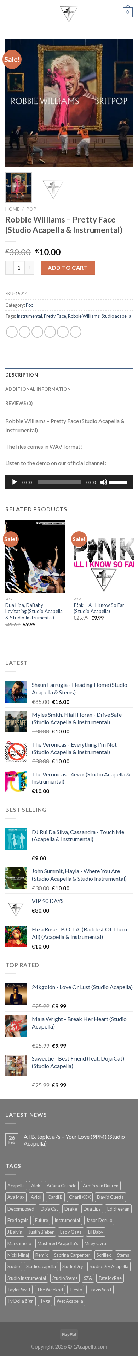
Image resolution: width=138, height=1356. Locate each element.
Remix (41, 1255)
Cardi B (55, 1197)
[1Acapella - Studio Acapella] (69, 12)
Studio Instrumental (26, 1278)
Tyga (45, 1301)
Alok (35, 1186)
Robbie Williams (84, 316)
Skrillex (104, 1255)
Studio (13, 1266)
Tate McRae (110, 1278)
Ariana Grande (61, 1186)
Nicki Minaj (18, 1255)
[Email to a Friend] (50, 332)
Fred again (18, 1220)
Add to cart (68, 267)
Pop (31, 209)
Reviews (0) (19, 403)
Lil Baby (95, 1232)
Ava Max (15, 1197)
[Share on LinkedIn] (75, 332)
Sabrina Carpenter (72, 1255)
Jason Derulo (99, 1220)
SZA (88, 1278)
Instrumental (29, 316)
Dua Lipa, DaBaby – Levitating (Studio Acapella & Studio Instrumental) (34, 611)
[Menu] (9, 12)
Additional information (38, 389)
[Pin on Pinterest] (63, 332)
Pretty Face (55, 316)
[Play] (14, 482)
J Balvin (14, 1232)
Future (41, 1220)
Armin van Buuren (101, 1186)
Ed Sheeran (118, 1209)
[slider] (119, 481)
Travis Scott (99, 1289)
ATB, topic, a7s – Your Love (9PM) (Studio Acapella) (74, 1140)
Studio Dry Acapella (109, 1266)
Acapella (16, 1186)
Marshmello (19, 1243)
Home (12, 209)
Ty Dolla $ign (20, 1301)
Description (21, 375)
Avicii (36, 1197)
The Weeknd (50, 1289)
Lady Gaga (71, 1232)
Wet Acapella (70, 1301)
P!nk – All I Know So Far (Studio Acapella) (99, 608)
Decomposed (20, 1209)
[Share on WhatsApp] (12, 332)
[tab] (69, 375)
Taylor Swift (18, 1289)
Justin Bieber (41, 1232)
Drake (70, 1209)
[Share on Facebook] (24, 332)
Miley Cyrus (96, 1243)
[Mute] (103, 482)
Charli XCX (80, 1197)
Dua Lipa (92, 1209)
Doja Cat (49, 1209)
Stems (123, 1255)
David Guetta (110, 1197)
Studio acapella (116, 316)
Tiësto (75, 1289)
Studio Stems (64, 1278)
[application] (69, 482)
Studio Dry (72, 1266)
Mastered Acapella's (58, 1243)
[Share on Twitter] (37, 332)
